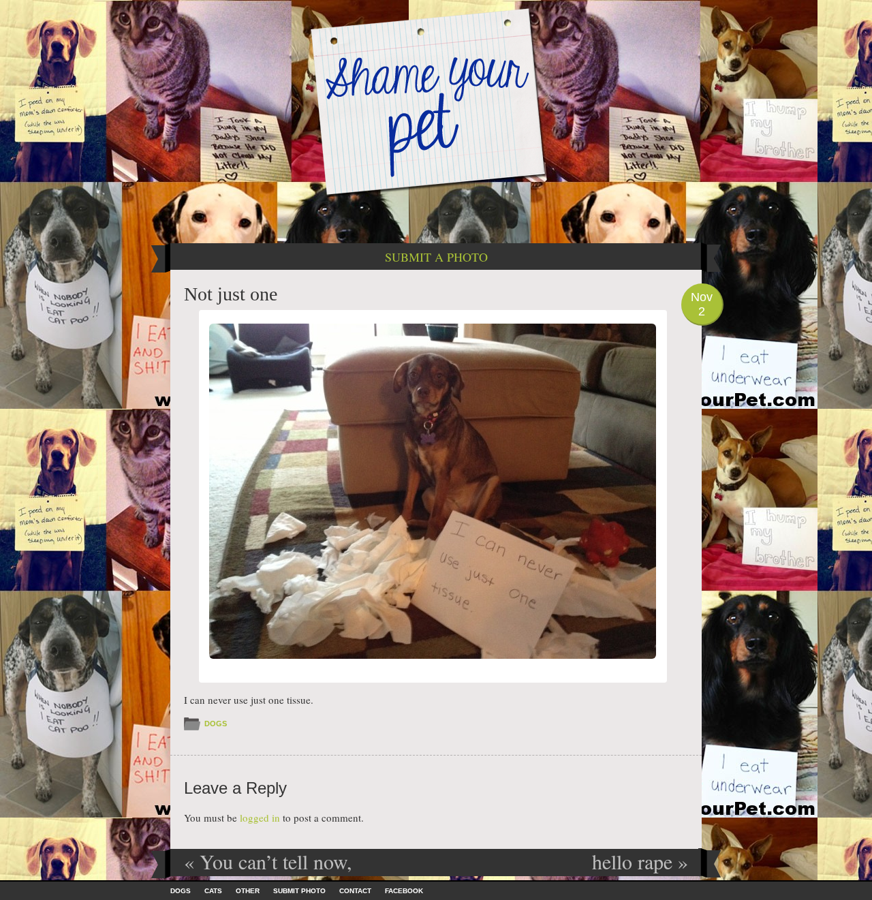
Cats (213, 891)
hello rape (640, 861)
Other (248, 891)
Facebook (404, 891)
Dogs (215, 723)
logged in (260, 817)
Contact (355, 891)
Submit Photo (299, 891)
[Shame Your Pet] (436, 101)
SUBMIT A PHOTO (436, 257)
